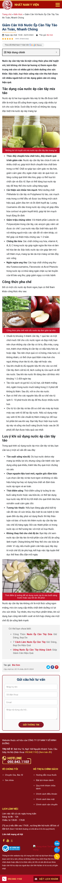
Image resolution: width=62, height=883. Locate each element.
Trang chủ (7, 14)
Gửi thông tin (31, 724)
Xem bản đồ (45, 752)
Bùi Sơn (49, 35)
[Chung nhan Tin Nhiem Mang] (46, 848)
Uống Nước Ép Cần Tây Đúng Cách (32, 649)
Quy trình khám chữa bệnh (45, 787)
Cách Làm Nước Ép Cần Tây (30, 642)
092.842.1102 (31, 752)
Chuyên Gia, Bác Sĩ (14, 775)
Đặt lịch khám (48, 879)
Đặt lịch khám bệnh (45, 780)
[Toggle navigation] (57, 4)
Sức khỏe (9, 780)
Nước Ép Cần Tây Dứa (39, 634)
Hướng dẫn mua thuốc (46, 775)
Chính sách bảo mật (45, 799)
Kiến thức (18, 14)
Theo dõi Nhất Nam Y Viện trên (17, 45)
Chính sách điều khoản (46, 794)
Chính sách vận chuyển (47, 804)
